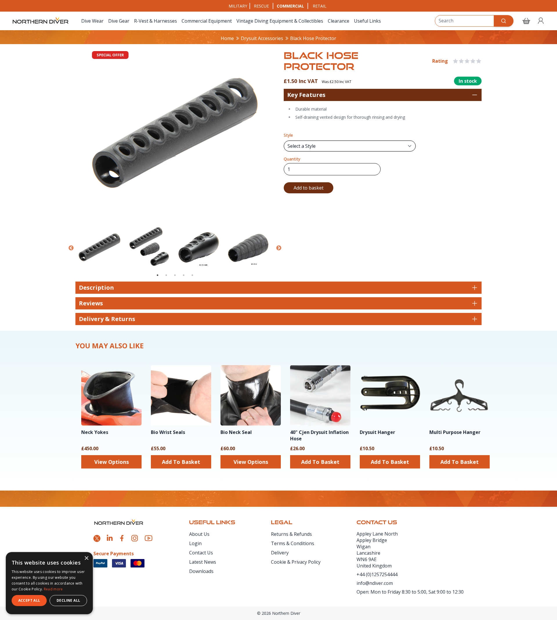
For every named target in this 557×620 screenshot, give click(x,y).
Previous (71, 248)
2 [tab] (166, 275)
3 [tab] (175, 275)
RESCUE (261, 6)
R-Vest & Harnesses (155, 21)
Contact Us (201, 552)
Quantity (292, 159)
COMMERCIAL (290, 6)
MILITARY (238, 6)
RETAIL (319, 6)
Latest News (202, 562)
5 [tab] (192, 275)
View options (111, 461)
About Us (199, 534)
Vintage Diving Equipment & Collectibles (279, 21)
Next (279, 248)
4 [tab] (184, 275)
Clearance (338, 21)
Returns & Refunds (291, 534)
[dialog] (49, 583)
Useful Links (367, 21)
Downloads (201, 571)
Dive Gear (118, 21)
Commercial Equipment (207, 21)
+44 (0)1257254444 (377, 574)
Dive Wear (92, 21)
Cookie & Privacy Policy (296, 562)
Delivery (280, 552)
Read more (53, 589)
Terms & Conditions (292, 543)
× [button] (86, 558)
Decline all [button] (68, 600)
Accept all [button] (29, 600)
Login (195, 543)
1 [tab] (157, 275)
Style (288, 135)
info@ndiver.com (375, 583)
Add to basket (308, 188)
